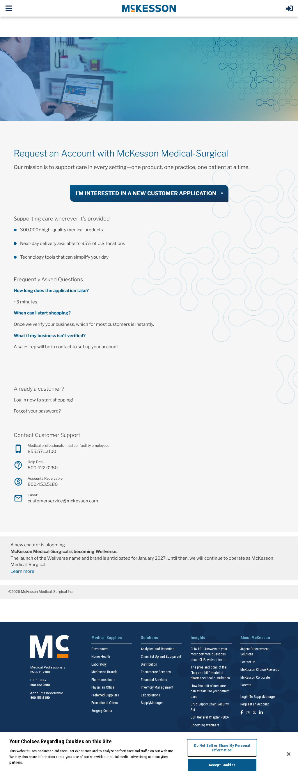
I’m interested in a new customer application (146, 193)
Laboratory (99, 664)
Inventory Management (157, 687)
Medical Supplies (106, 637)
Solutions (149, 637)
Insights (198, 637)
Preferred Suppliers (105, 695)
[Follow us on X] (254, 713)
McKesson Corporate (255, 677)
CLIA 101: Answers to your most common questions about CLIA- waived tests (209, 654)
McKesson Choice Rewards (259, 670)
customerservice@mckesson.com (63, 501)
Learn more (22, 571)
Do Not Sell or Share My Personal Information (222, 747)
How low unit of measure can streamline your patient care (210, 691)
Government (99, 649)
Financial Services (154, 680)
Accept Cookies (222, 765)
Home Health (100, 657)
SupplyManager (152, 703)
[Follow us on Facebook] (241, 713)
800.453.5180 (43, 484)
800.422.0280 (43, 467)
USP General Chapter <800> (210, 717)
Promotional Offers (104, 703)
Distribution (149, 664)
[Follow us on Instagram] (247, 713)
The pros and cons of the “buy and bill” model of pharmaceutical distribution (210, 672)
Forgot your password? (37, 411)
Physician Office (102, 687)
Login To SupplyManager (258, 697)
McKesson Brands (104, 672)
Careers (245, 685)
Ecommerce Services (156, 672)
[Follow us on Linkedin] (261, 713)
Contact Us (248, 662)
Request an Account (254, 704)
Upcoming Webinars (205, 725)
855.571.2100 (42, 451)
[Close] (288, 754)
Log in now (25, 400)
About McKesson (255, 637)
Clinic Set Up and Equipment (161, 657)
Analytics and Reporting (158, 649)
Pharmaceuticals (103, 680)
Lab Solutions (150, 695)
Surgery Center (101, 711)
